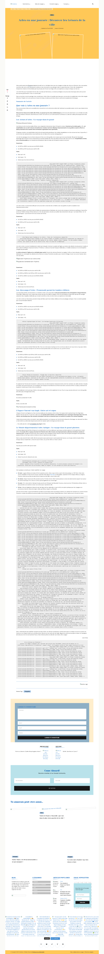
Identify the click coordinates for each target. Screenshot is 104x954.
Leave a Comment (59, 28)
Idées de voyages (39, 4)
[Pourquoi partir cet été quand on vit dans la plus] (59, 926)
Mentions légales (89, 952)
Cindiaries (21, 952)
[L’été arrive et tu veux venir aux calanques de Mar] (91, 926)
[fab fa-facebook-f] (57, 945)
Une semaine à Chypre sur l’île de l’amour (65, 885)
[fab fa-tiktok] (52, 945)
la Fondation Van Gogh (36, 424)
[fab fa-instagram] (41, 945)
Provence (30, 85)
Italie (61, 889)
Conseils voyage (54, 4)
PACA (52, 15)
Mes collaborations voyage (77, 952)
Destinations (26, 4)
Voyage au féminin (63, 898)
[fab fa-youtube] (47, 945)
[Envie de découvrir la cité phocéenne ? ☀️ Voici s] (75, 926)
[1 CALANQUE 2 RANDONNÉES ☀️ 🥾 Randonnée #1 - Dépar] (28, 926)
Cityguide (27, 691)
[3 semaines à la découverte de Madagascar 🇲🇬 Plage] (12, 926)
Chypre (61, 881)
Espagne (70, 856)
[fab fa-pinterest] (63, 945)
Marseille (52, 474)
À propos (66, 4)
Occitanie (15, 856)
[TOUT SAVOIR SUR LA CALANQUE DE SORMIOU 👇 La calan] (44, 926)
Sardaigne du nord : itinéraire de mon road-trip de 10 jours (65, 893)
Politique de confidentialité (38, 952)
